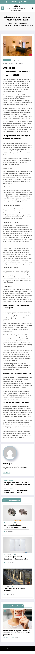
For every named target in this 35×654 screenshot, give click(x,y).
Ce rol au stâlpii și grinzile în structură (14, 589)
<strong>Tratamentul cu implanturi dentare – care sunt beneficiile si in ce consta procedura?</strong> (17, 484)
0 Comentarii (21, 63)
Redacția (17, 60)
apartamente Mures (15, 95)
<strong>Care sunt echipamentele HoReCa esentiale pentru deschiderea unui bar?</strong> (16, 491)
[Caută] (29, 8)
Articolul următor (8, 488)
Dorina (8, 586)
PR (7, 611)
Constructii (7, 60)
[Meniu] (2, 8)
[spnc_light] (32, 8)
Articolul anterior (8, 480)
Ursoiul (17, 6)
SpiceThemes (29, 641)
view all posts (6, 472)
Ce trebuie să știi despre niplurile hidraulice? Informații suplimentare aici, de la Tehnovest (15, 526)
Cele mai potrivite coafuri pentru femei (19, 628)
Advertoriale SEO (14, 641)
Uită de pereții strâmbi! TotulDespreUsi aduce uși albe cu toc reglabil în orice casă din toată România (16, 558)
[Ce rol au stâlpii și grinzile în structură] (17, 576)
